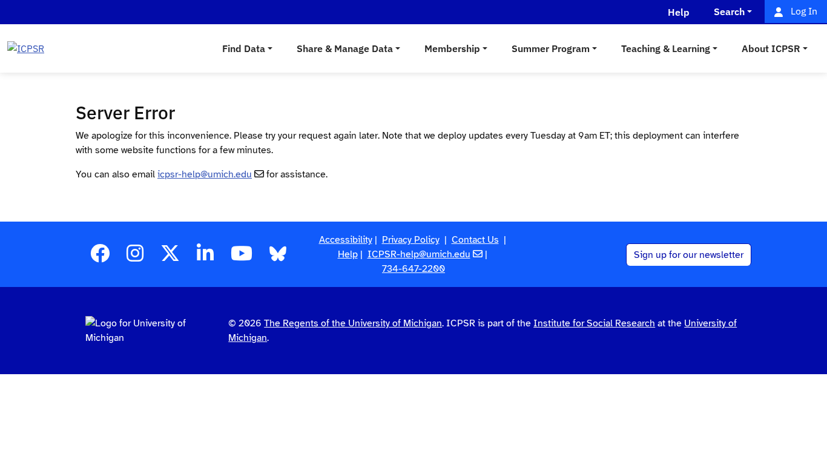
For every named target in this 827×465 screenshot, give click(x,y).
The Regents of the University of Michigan (353, 323)
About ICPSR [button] (771, 48)
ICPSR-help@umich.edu (418, 254)
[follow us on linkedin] (205, 257)
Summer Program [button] (551, 48)
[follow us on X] (170, 257)
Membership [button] (452, 48)
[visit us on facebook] (100, 257)
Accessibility (345, 240)
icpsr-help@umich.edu (204, 174)
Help (348, 254)
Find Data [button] (243, 48)
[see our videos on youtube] (241, 257)
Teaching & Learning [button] (665, 48)
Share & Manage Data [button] (345, 48)
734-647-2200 (413, 269)
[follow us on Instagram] (135, 257)
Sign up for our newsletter (688, 255)
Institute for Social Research (594, 323)
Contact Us (475, 240)
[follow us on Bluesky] (278, 257)
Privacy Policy (411, 240)
